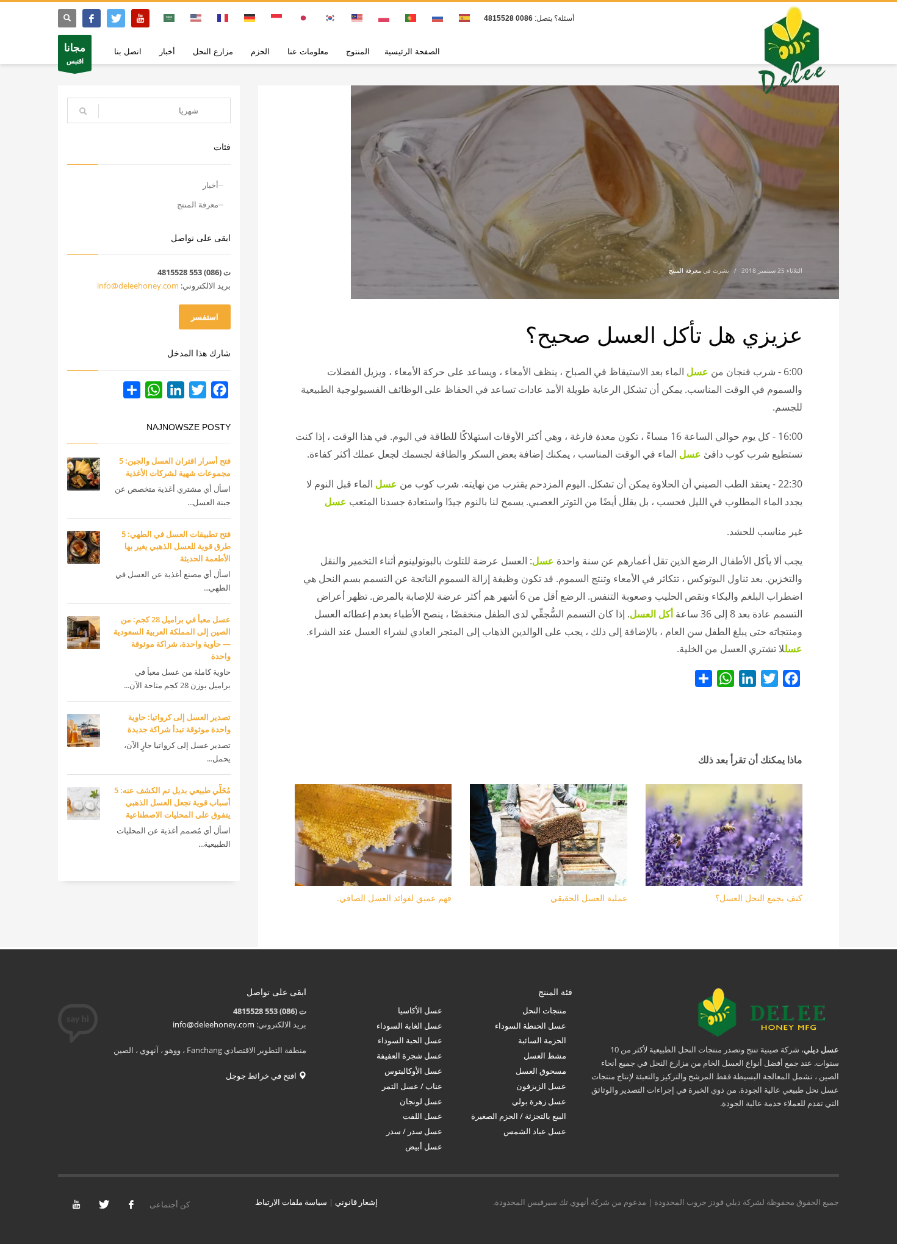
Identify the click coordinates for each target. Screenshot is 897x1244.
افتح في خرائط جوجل (262, 1075)
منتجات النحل (544, 1010)
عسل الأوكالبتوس (412, 1070)
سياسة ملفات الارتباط (291, 1201)
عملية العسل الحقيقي (588, 898)
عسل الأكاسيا (420, 1010)
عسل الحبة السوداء (410, 1040)
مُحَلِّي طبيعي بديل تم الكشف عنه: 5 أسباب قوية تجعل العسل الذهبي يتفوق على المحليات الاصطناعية (172, 802)
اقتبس (74, 52)
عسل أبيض (423, 1146)
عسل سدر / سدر (414, 1131)
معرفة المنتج (685, 270)
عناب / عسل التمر (412, 1085)
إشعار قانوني (356, 1201)
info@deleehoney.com (138, 285)
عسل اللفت (422, 1115)
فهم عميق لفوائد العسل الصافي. (394, 898)
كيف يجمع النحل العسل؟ (758, 898)
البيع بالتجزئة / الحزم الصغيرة (518, 1115)
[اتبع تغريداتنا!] (104, 1204)
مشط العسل (545, 1055)
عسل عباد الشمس (534, 1131)
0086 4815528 (508, 18)
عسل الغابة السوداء (409, 1025)
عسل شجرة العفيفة (409, 1055)
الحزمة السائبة (542, 1040)
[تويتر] (116, 18)
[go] (83, 111)
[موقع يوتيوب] (140, 18)
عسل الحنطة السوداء (530, 1025)
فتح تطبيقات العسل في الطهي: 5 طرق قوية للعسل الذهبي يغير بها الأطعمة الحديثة (176, 546)
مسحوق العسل (541, 1070)
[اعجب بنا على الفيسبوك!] (131, 1204)
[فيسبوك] (91, 18)
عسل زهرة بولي (539, 1101)
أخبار (210, 184)
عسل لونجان (421, 1101)
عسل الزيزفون (541, 1085)
